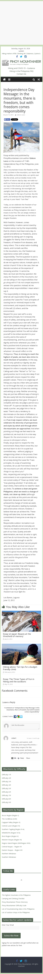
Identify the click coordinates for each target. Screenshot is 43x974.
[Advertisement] (21, 23)
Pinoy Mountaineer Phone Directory (15, 902)
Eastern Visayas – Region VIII (12, 850)
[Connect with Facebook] (15, 716)
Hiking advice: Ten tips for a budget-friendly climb (20, 668)
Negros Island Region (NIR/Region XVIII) (16, 843)
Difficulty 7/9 (6, 795)
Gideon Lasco (21, 115)
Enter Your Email (8, 925)
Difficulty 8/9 (6, 799)
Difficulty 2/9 (6, 778)
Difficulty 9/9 (6, 802)
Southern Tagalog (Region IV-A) (13, 829)
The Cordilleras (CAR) (9, 819)
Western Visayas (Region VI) (12, 840)
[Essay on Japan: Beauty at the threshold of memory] (21, 612)
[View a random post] (38, 79)
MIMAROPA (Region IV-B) (11, 833)
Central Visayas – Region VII (12, 847)
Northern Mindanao (9, 854)
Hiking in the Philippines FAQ (21, 71)
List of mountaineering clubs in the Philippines (18, 909)
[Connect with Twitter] (21, 716)
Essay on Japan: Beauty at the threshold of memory (17, 635)
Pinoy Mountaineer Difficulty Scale (14, 905)
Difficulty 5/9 (6, 788)
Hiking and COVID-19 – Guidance (21, 68)
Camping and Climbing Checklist (13, 898)
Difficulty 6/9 (6, 792)
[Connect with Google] (18, 716)
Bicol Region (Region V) (10, 836)
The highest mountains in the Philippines (16, 895)
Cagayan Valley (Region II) (11, 822)
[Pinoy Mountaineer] (21, 61)
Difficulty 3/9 (6, 781)
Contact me (21, 74)
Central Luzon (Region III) (11, 826)
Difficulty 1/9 (6, 775)
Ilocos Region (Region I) (10, 815)
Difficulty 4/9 (6, 785)
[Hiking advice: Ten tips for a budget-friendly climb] (21, 645)
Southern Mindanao (9, 857)
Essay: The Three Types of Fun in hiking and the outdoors (18, 680)
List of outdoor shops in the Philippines (16, 912)
